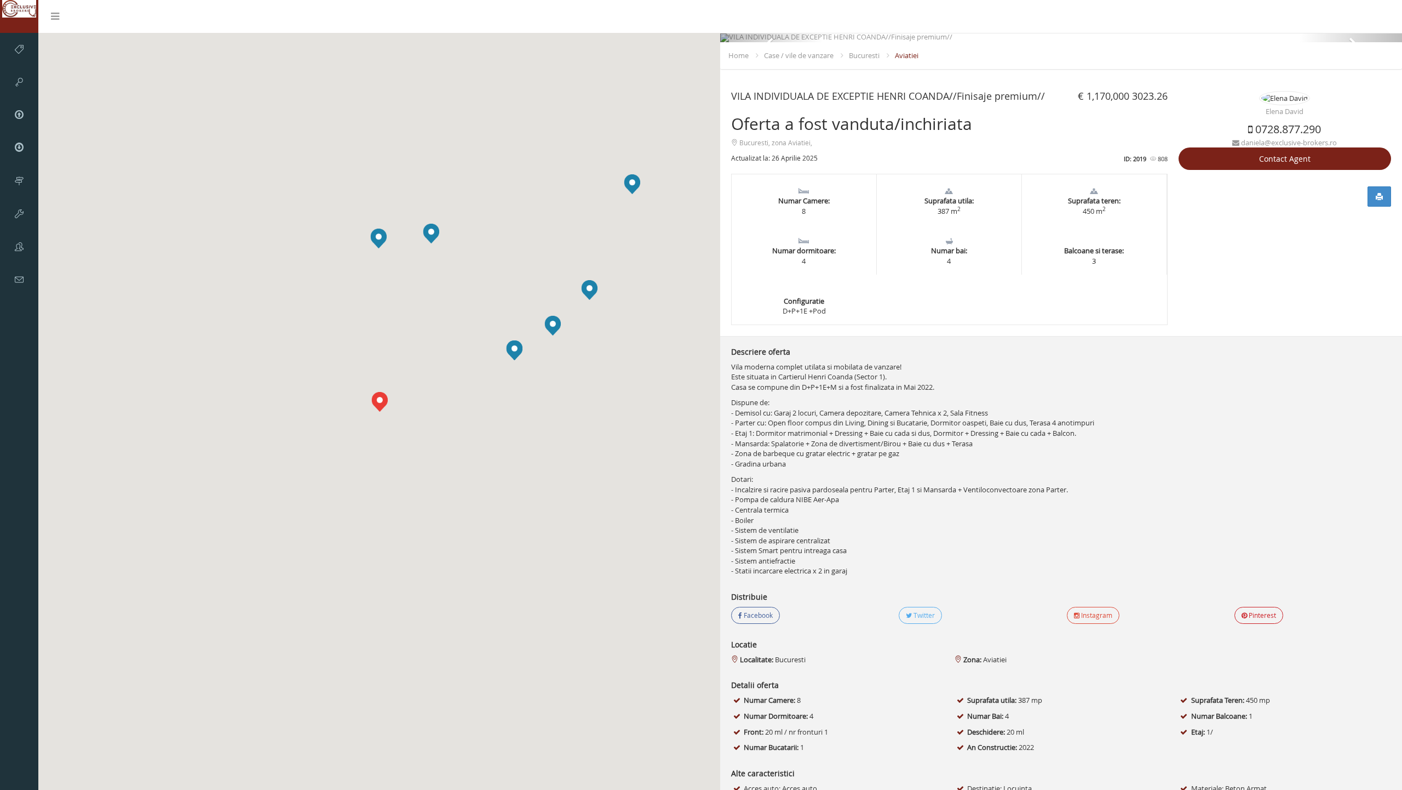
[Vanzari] (19, 49)
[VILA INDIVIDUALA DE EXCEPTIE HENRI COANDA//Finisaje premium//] (1061, 37)
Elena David (1284, 111)
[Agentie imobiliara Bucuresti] (19, 16)
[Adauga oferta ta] (19, 115)
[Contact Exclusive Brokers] (19, 279)
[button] (431, 233)
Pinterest (1261, 615)
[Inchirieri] (19, 82)
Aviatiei (906, 55)
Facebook (757, 615)
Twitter (923, 615)
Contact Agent (1285, 159)
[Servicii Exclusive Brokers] (19, 213)
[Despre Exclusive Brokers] (19, 180)
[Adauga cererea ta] (19, 148)
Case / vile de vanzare (799, 55)
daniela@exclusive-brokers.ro (1288, 142)
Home (738, 55)
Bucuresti (864, 55)
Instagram (1095, 615)
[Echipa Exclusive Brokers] (19, 246)
